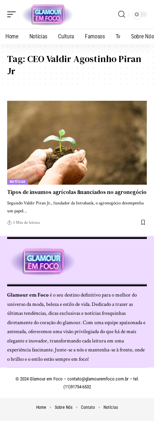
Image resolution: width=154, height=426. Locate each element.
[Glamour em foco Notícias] (47, 14)
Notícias (17, 182)
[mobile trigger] (13, 14)
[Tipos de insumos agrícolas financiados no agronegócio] (77, 143)
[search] (121, 14)
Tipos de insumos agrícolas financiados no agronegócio (76, 192)
